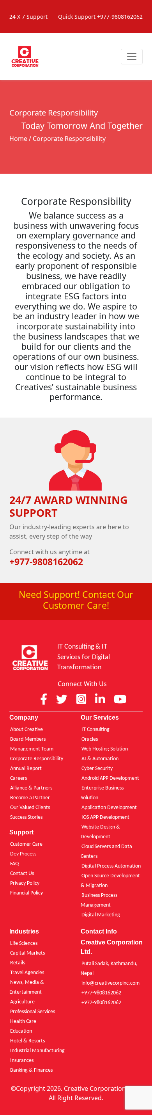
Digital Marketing (100, 915)
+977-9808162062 (101, 993)
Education (21, 1031)
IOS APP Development (105, 817)
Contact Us (22, 874)
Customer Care (26, 844)
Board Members (28, 739)
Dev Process (23, 854)
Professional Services (32, 1012)
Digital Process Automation (111, 866)
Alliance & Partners (31, 788)
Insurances (22, 1060)
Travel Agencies (27, 973)
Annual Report (26, 769)
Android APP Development (110, 778)
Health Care (23, 1021)
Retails (17, 963)
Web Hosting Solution (104, 749)
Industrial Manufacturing (37, 1051)
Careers (18, 778)
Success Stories (26, 817)
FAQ (14, 864)
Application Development (109, 808)
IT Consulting (95, 730)
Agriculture (22, 1002)
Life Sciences (23, 943)
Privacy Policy (24, 883)
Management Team (31, 749)
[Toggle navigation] (132, 56)
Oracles (89, 739)
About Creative (26, 730)
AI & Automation (99, 759)
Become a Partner (30, 798)
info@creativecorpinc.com (110, 983)
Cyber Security (97, 769)
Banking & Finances (31, 1070)
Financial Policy (26, 893)
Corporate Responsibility (36, 759)
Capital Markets (27, 953)
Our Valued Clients (30, 808)
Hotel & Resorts (27, 1041)
